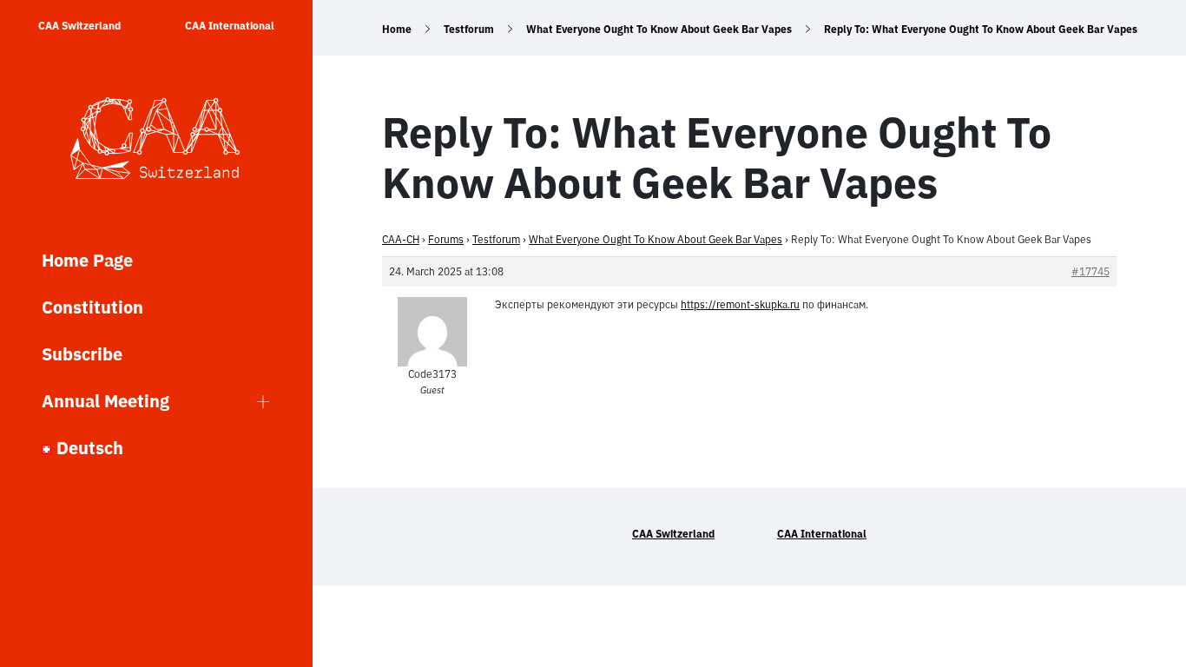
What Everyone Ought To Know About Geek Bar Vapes (659, 29)
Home (397, 29)
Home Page (87, 260)
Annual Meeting (105, 401)
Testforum (469, 29)
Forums (446, 239)
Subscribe (82, 354)
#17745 (1090, 271)
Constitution (92, 307)
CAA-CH (400, 239)
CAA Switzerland (79, 25)
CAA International (229, 25)
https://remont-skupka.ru (740, 304)
